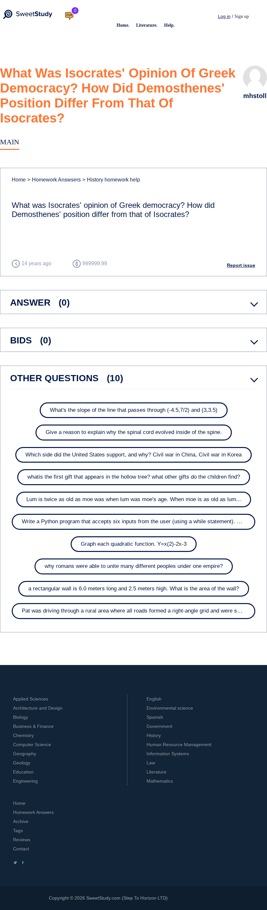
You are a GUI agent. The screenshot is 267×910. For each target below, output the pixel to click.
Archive (20, 821)
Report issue (241, 265)
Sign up (241, 16)
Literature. (147, 25)
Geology (21, 762)
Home (19, 179)
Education (23, 771)
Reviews (21, 839)
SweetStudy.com (103, 898)
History (154, 735)
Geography (24, 753)
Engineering (25, 781)
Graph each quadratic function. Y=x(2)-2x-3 (134, 544)
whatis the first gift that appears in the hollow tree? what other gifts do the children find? (133, 477)
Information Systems (168, 753)
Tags (18, 830)
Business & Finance (33, 726)
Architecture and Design (38, 708)
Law (151, 762)
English (154, 698)
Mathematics (160, 781)
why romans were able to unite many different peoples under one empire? (134, 566)
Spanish (155, 717)
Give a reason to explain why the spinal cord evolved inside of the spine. (134, 432)
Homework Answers (33, 812)
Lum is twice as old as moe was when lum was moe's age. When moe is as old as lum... (133, 499)
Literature (156, 771)
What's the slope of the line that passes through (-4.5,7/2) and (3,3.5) (134, 410)
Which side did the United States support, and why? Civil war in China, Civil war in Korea (133, 455)
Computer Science (32, 744)
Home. (123, 25)
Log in (224, 16)
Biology (20, 717)
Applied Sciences (30, 698)
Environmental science (170, 708)
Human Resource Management (179, 744)
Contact (21, 848)
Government (159, 726)
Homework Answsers (54, 179)
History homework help (111, 179)
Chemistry (23, 735)
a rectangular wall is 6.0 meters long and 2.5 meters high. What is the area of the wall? (133, 588)
